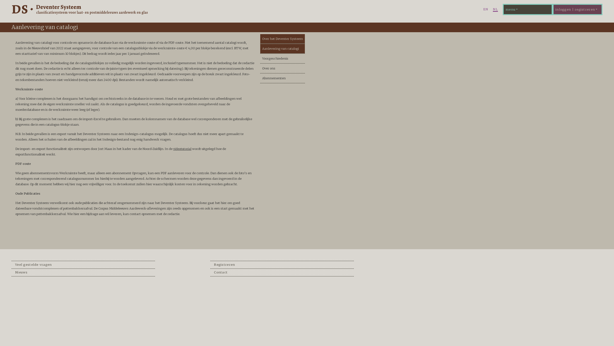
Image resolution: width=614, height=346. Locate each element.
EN (485, 9)
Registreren (224, 264)
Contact (221, 272)
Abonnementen (274, 78)
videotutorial (182, 149)
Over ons (268, 68)
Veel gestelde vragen (33, 264)
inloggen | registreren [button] (575, 9)
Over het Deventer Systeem (282, 39)
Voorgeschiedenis (275, 58)
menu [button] (510, 9)
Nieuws (21, 272)
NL (495, 9)
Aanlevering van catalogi (280, 48)
